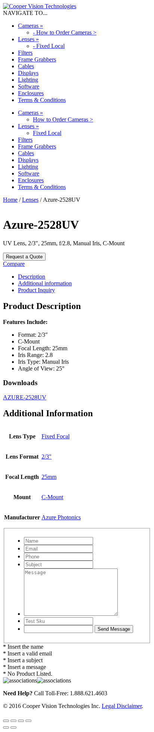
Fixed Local (47, 133)
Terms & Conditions (42, 100)
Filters (25, 53)
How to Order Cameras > (63, 119)
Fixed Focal (55, 436)
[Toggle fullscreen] (13, 721)
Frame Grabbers (37, 59)
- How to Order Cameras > (64, 32)
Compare (14, 264)
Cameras (30, 25)
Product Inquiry (36, 290)
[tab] (84, 276)
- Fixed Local (49, 46)
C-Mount (52, 497)
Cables (26, 66)
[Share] (21, 721)
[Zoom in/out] (6, 721)
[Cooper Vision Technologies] (39, 6)
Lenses (28, 39)
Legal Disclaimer (122, 706)
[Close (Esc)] (28, 721)
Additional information (45, 283)
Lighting (28, 79)
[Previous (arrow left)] (6, 727)
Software (28, 86)
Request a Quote (24, 257)
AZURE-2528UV (24, 397)
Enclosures (31, 93)
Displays (28, 73)
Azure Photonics (61, 517)
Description (31, 276)
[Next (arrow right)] (13, 727)
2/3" (46, 456)
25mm (48, 477)
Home (10, 199)
